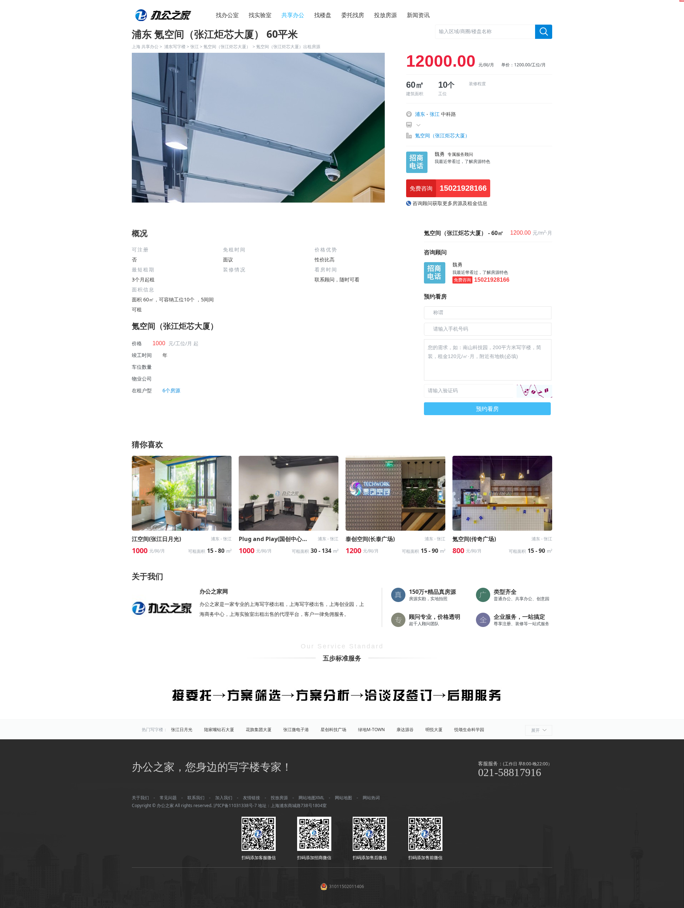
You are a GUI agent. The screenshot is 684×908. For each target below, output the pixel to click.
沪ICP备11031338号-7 (235, 805)
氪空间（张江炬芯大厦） (227, 47)
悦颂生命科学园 (469, 729)
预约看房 (487, 409)
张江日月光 (181, 729)
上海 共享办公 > (148, 47)
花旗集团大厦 (258, 729)
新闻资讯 (418, 15)
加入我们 (223, 798)
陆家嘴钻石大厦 (219, 729)
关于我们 (140, 798)
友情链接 (251, 798)
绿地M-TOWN (371, 729)
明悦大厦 (433, 729)
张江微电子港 (296, 729)
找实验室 (260, 15)
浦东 (420, 114)
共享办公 (292, 15)
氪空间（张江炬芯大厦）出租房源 (288, 47)
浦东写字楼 (175, 47)
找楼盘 (322, 15)
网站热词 (371, 798)
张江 (194, 47)
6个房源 (171, 390)
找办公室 (227, 15)
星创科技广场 (333, 729)
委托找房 (352, 15)
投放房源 (385, 15)
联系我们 (195, 798)
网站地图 (343, 798)
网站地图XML (311, 798)
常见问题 (168, 798)
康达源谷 (405, 729)
